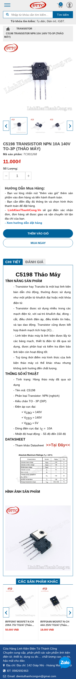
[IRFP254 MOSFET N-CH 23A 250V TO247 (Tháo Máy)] (55, 601)
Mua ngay (38, 243)
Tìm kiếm (63, 14)
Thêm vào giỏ (38, 233)
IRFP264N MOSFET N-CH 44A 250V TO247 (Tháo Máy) (19, 623)
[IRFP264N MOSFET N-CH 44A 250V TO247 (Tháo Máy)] (20, 601)
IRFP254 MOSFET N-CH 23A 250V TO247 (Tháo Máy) (53, 623)
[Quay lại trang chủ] (8, 28)
